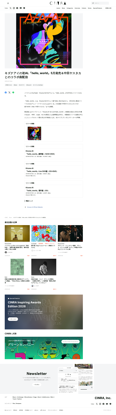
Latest (58, 8)
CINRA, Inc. (103, 398)
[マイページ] (8, 3)
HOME (6, 217)
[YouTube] (21, 8)
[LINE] (24, 8)
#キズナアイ (21, 85)
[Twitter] (10, 8)
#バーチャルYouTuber (38, 85)
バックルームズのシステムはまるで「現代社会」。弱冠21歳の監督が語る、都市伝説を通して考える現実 (17, 247)
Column (84, 8)
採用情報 (21, 410)
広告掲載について (28, 410)
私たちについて (8, 410)
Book (39, 397)
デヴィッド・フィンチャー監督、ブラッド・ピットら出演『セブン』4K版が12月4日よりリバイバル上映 (70, 247)
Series (89, 8)
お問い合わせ (43, 410)
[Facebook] (17, 8)
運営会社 (15, 410)
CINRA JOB (108, 8)
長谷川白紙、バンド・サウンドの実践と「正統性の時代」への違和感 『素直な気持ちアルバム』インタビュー (43, 280)
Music (10, 217)
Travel (14, 399)
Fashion (19, 399)
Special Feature (97, 8)
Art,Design (20, 397)
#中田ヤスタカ (9, 85)
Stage (35, 397)
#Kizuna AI (28, 85)
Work (52, 397)
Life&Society (45, 397)
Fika (14, 403)
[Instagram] (14, 8)
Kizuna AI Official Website (35, 207)
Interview (77, 8)
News (63, 8)
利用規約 (61, 410)
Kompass (18, 403)
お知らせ (36, 410)
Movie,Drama (28, 397)
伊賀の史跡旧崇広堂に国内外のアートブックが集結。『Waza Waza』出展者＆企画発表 (17, 280)
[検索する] (93, 3)
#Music (15, 85)
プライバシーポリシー (52, 410)
